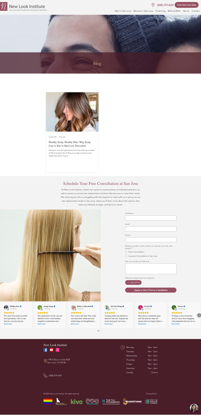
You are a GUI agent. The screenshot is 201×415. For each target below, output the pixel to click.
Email (127, 224)
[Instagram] (57, 350)
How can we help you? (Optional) (137, 261)
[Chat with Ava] (194, 408)
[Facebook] (45, 350)
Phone (128, 235)
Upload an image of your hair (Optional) (139, 278)
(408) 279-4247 (165, 5)
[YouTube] (51, 350)
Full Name (129, 213)
